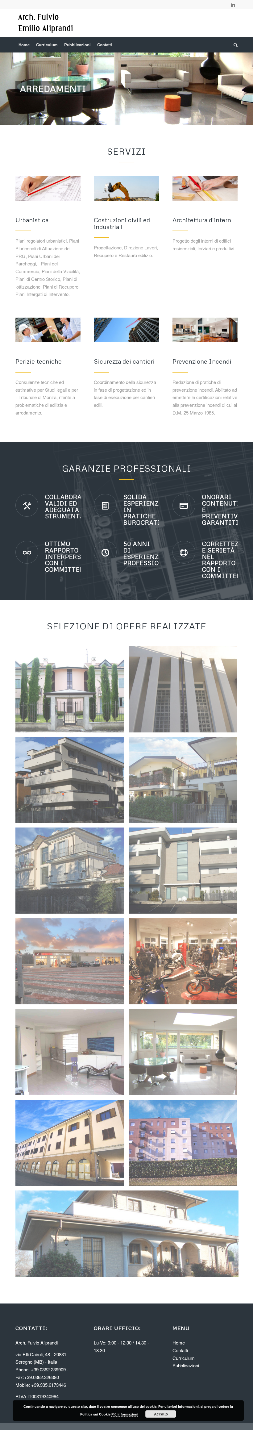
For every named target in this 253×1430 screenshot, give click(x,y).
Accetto (161, 1414)
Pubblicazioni (185, 1365)
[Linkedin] (233, 4)
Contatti (180, 1350)
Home (178, 1342)
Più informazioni (124, 1414)
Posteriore (239, 89)
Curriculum (183, 1358)
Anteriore (14, 89)
